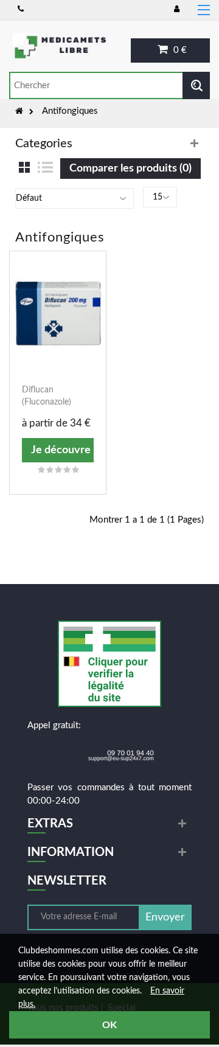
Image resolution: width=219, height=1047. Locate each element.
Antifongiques (70, 111)
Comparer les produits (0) (130, 168)
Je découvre (61, 450)
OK (109, 1025)
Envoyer (165, 917)
